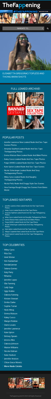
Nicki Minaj (9, 310)
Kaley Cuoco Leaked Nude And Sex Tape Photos (24, 159)
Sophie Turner (10, 306)
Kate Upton (9, 332)
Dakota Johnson (11, 343)
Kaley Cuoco (9, 317)
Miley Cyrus (9, 249)
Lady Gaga (8, 287)
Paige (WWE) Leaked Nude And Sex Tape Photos (25, 163)
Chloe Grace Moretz (13, 362)
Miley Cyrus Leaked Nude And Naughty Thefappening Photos (25, 217)
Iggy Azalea (9, 291)
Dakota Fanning (11, 294)
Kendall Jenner (10, 264)
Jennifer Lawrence (12, 328)
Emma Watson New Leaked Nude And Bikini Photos (25, 155)
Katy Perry (8, 272)
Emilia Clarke (9, 302)
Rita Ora (7, 253)
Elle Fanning (9, 283)
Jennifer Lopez (10, 280)
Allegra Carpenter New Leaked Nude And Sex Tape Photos (24, 232)
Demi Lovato (10, 325)
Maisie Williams (11, 347)
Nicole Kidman (10, 351)
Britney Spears (10, 336)
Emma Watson (10, 313)
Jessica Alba (9, 340)
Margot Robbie (10, 321)
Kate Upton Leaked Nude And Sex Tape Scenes (24, 166)
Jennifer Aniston (11, 358)
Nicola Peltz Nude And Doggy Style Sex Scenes (24, 183)
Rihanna (7, 276)
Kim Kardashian (11, 261)
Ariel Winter (9, 257)
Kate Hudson (10, 355)
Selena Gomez (10, 268)
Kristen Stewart (11, 298)
